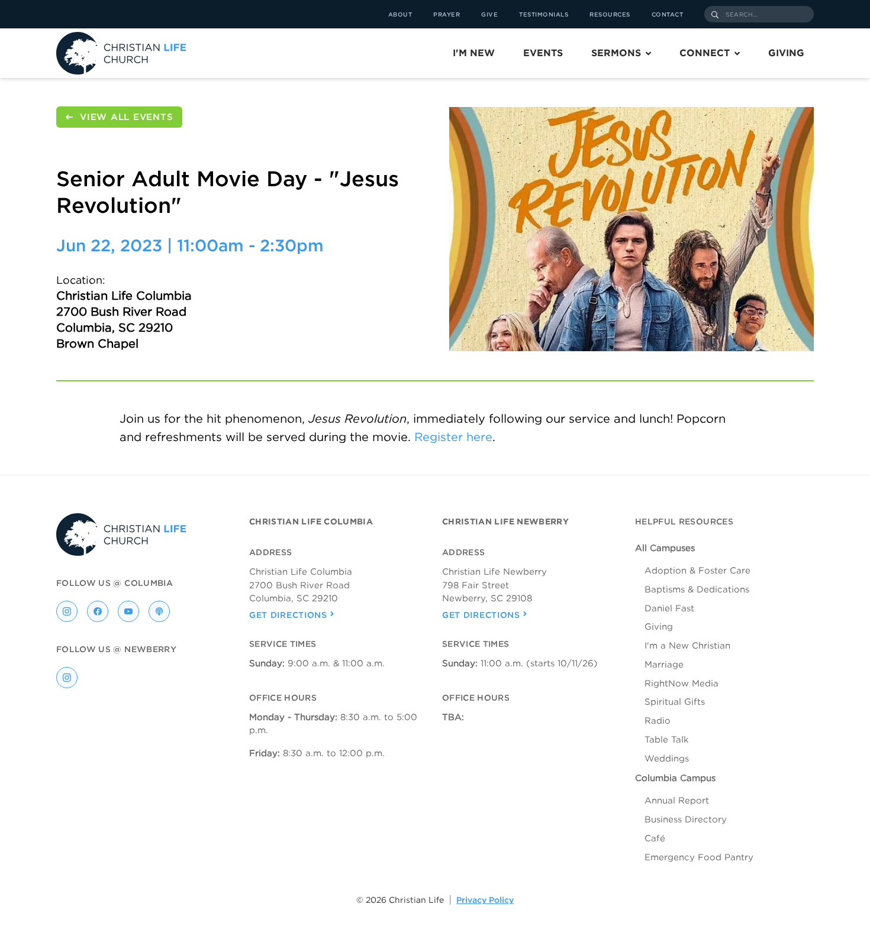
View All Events (126, 117)
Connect (704, 53)
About (400, 14)
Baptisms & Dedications (697, 589)
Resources (609, 14)
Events (543, 53)
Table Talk (667, 739)
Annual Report (677, 800)
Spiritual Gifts (675, 701)
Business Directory (686, 819)
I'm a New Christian (687, 645)
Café (655, 838)
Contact (668, 14)
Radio (658, 720)
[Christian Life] (121, 53)
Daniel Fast (669, 608)
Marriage (664, 664)
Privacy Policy (485, 900)
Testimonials (543, 14)
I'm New (474, 53)
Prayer (446, 14)
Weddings (667, 758)
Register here (453, 437)
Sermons (616, 53)
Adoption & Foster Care (697, 570)
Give (489, 14)
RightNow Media (681, 683)
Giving (786, 53)
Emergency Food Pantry (699, 857)
